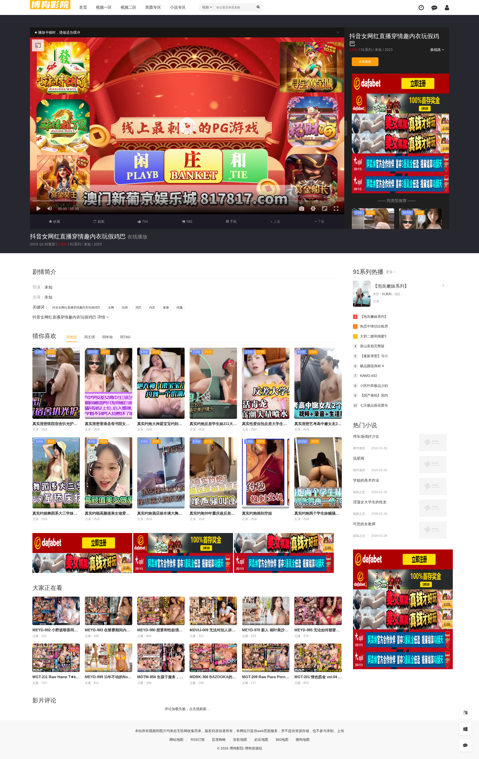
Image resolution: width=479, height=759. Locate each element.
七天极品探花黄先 (371, 405)
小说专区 (178, 7)
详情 (101, 317)
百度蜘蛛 (219, 740)
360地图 (281, 740)
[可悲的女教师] (433, 530)
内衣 (152, 307)
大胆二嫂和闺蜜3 (371, 336)
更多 (390, 272)
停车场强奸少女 (366, 436)
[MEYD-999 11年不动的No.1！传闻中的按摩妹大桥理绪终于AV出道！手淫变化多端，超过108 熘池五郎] (108, 658)
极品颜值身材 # (369, 366)
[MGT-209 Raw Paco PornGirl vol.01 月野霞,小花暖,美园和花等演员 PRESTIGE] (265, 658)
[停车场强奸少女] (433, 442)
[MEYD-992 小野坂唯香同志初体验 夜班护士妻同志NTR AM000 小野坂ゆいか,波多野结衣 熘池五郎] (56, 611)
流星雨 (358, 458)
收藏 (56, 221)
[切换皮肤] (465, 729)
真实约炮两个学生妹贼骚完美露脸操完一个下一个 (335, 513)
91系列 (366, 50)
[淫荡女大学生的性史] (433, 508)
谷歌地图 (240, 740)
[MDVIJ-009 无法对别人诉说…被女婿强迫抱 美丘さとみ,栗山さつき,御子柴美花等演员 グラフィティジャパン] (213, 611)
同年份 (107, 337)
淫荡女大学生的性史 (370, 502)
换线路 (436, 50)
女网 (111, 307)
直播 (166, 307)
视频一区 (104, 7)
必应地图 (261, 740)
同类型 (71, 337)
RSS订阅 (198, 740)
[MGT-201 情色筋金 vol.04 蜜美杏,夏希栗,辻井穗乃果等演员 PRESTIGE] (318, 658)
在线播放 (365, 61)
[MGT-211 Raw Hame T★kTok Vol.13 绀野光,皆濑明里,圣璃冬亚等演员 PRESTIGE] (56, 658)
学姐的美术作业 (366, 480)
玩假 (125, 307)
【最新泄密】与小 (371, 356)
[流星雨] (433, 464)
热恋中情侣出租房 (371, 326)
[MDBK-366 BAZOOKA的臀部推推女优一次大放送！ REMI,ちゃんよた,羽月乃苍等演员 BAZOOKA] (213, 658)
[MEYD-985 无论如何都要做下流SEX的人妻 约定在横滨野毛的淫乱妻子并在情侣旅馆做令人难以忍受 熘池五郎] (318, 611)
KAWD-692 (366, 376)
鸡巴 (138, 307)
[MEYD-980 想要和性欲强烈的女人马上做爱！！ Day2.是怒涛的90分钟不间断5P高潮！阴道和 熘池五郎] (161, 611)
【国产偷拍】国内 (371, 395)
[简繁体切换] (465, 713)
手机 (233, 221)
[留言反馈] (434, 7)
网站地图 (176, 740)
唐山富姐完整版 (370, 346)
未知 (378, 50)
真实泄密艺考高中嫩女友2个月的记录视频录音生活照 (338, 424)
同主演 (89, 337)
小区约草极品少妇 (371, 386)
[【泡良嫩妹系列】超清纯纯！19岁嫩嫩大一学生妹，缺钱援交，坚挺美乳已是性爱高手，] (361, 294)
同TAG (125, 337)
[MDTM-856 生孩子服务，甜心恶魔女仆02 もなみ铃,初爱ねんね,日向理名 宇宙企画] (161, 658)
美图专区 (153, 7)
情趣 (180, 307)
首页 (83, 7)
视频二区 (128, 7)
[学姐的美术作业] (433, 486)
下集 (321, 221)
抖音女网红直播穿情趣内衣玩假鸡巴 (78, 236)
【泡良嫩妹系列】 (391, 286)
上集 (276, 221)
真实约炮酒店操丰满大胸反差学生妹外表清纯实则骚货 (182, 513)
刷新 (101, 221)
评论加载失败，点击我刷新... (187, 709)
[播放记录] (421, 7)
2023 (389, 50)
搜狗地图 (303, 740)
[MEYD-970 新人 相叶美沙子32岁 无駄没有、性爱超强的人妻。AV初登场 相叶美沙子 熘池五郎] (265, 611)
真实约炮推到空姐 (257, 513)
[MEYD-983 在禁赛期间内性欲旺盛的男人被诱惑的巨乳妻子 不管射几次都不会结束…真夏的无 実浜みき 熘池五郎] (108, 611)
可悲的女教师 (364, 524)
